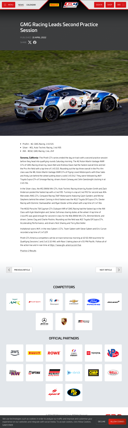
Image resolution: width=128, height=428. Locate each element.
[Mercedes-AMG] (44, 321)
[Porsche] (63, 321)
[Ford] (93, 301)
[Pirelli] (34, 353)
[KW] (14, 372)
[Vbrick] (73, 372)
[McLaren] (113, 301)
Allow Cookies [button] (117, 421)
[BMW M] (54, 301)
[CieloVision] (73, 353)
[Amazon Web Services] (14, 353)
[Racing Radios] (73, 392)
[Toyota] (83, 321)
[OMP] (93, 372)
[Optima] (34, 372)
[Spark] (54, 392)
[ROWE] (54, 353)
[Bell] (113, 372)
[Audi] (34, 301)
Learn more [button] (7, 424)
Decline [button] (101, 421)
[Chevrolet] (73, 301)
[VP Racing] (113, 353)
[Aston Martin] (14, 301)
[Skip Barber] (54, 372)
